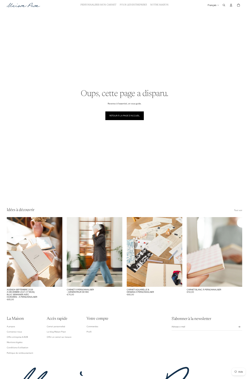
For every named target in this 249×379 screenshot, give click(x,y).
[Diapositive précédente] (12, 252)
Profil (89, 331)
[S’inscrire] (239, 327)
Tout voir (238, 210)
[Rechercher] (224, 5)
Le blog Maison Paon (56, 331)
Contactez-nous (14, 331)
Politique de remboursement (20, 353)
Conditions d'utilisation (17, 347)
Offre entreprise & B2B (17, 337)
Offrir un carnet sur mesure (59, 337)
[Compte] (231, 5)
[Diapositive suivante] (57, 252)
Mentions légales (14, 342)
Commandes (92, 326)
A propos (11, 326)
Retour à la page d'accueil (124, 115)
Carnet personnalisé (56, 326)
